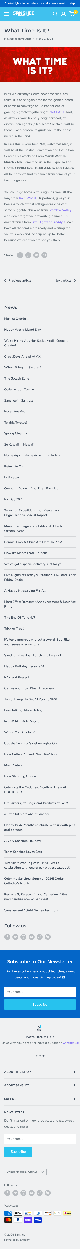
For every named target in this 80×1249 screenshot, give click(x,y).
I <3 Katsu (11, 477)
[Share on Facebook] (20, 255)
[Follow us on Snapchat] (48, 937)
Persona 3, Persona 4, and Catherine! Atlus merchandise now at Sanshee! (35, 896)
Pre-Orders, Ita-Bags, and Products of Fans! (36, 803)
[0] (72, 13)
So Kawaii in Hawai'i (19, 444)
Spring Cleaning (16, 433)
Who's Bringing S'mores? (22, 367)
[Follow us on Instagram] (23, 937)
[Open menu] (6, 14)
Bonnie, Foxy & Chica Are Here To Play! (33, 542)
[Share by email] (44, 255)
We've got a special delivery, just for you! (34, 564)
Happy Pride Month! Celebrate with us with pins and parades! (39, 827)
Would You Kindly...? (19, 732)
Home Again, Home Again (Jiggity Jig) (32, 455)
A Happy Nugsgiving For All (25, 591)
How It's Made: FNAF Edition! (25, 553)
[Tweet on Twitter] (36, 255)
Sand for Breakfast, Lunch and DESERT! (33, 655)
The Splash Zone (16, 378)
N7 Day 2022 (14, 499)
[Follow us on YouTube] (32, 937)
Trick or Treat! (14, 628)
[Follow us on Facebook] (7, 937)
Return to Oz (13, 466)
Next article (63, 280)
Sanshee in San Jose (18, 400)
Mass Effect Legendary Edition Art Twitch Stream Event (34, 528)
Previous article (20, 280)
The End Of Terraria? (19, 617)
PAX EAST (56, 112)
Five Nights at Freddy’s (48, 222)
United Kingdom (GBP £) (22, 1172)
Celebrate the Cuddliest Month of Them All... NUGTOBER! (37, 789)
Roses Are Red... (16, 411)
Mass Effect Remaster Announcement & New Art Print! (39, 604)
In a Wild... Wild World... (23, 721)
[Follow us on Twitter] (15, 937)
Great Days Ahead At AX (22, 356)
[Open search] (55, 14)
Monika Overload (16, 319)
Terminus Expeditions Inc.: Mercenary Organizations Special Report (31, 512)
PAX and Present (16, 677)
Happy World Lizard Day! (23, 329)
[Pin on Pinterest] (28, 255)
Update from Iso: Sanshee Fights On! (31, 743)
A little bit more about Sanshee (27, 814)
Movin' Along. (14, 765)
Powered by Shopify (17, 1240)
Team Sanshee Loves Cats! (23, 852)
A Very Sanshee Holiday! (22, 841)
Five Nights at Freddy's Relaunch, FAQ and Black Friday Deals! (40, 577)
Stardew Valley (60, 210)
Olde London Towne (19, 389)
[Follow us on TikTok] (40, 937)
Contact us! (71, 1043)
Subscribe (40, 1004)
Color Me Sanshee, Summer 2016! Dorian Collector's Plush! (34, 881)
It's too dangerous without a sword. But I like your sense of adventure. (37, 642)
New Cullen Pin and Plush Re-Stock (30, 754)
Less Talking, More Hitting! (24, 710)
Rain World (27, 198)
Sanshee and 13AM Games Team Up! (31, 910)
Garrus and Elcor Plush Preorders (29, 688)
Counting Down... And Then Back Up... (32, 488)
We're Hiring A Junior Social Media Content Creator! (36, 343)
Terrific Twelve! (15, 422)
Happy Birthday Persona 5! (24, 666)
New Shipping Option (20, 776)
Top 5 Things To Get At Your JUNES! (30, 699)
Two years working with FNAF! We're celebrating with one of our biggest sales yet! (37, 865)
